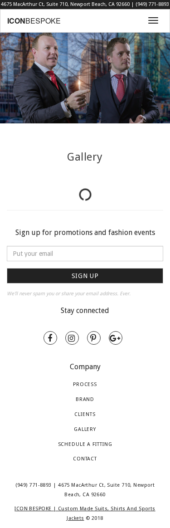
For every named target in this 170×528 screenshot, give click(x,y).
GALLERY (85, 429)
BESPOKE (34, 20)
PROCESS (85, 384)
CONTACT (85, 459)
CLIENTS (84, 414)
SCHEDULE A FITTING (85, 444)
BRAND (85, 399)
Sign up (85, 275)
